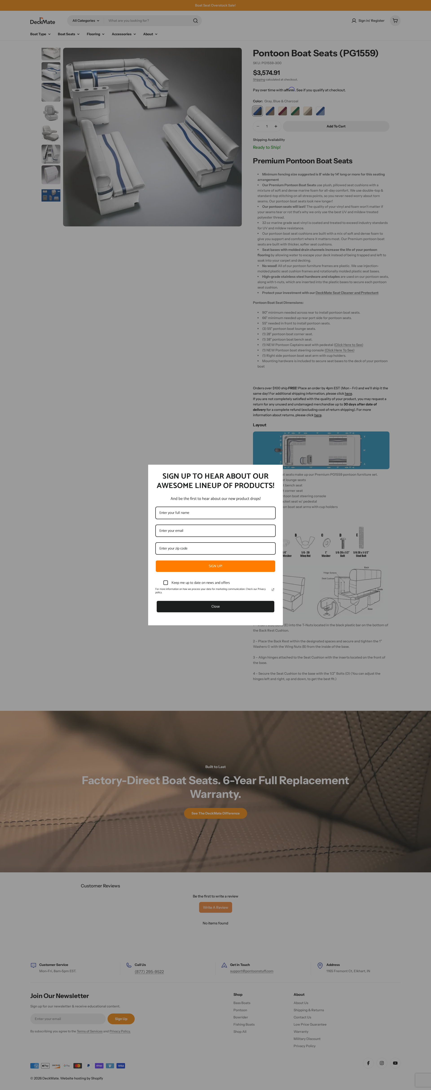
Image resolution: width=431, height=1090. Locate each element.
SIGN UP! (215, 566)
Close (215, 607)
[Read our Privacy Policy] (273, 589)
